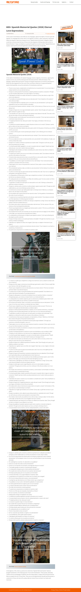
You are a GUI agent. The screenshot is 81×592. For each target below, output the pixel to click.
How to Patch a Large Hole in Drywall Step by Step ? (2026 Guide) (64, 150)
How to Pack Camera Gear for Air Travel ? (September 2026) (65, 87)
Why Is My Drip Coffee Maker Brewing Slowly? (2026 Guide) (64, 128)
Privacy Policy (54, 590)
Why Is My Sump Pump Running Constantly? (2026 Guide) (65, 45)
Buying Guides (34, 2)
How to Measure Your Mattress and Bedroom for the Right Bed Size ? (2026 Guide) (65, 192)
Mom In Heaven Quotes (20, 566)
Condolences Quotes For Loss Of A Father (25, 276)
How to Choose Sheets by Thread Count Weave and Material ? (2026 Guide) (66, 235)
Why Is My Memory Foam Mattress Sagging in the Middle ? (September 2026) (66, 213)
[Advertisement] (40, 14)
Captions (64, 2)
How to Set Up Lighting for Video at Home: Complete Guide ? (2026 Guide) (65, 66)
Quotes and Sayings (45, 2)
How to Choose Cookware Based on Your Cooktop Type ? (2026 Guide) (65, 108)
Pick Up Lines (56, 2)
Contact (71, 2)
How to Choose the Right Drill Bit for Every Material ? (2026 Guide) (65, 170)
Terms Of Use (62, 590)
